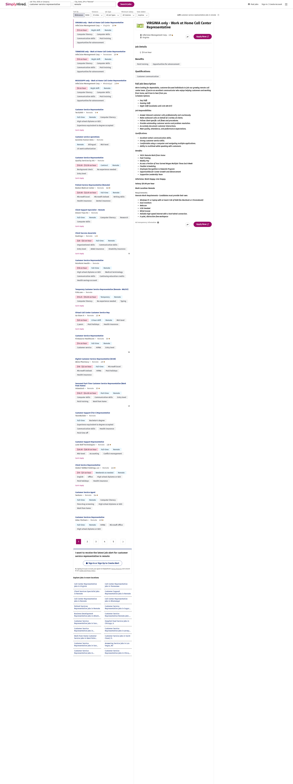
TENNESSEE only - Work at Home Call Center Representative (100, 51)
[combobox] (49, 4)
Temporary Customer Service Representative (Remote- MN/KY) (101, 289)
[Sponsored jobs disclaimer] (218, 15)
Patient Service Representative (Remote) (92, 185)
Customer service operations (87, 137)
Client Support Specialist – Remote (90, 210)
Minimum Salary (127, 12)
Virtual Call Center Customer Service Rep (92, 312)
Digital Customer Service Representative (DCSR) (95, 359)
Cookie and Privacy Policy (87, 571)
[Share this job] (187, 37)
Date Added (141, 12)
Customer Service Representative (89, 110)
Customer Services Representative (89, 517)
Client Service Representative (87, 465)
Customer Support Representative (89, 442)
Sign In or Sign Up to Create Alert (103, 563)
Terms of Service (116, 569)
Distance (95, 12)
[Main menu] (286, 4)
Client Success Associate (85, 233)
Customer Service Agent (85, 492)
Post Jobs (254, 4)
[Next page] (122, 541)
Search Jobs (126, 4)
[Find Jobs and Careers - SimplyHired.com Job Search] (15, 4)
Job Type (108, 12)
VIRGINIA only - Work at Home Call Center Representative (99, 22)
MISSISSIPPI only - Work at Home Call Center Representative (100, 80)
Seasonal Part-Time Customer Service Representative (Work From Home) (100, 384)
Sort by (75, 12)
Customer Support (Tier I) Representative (92, 413)
